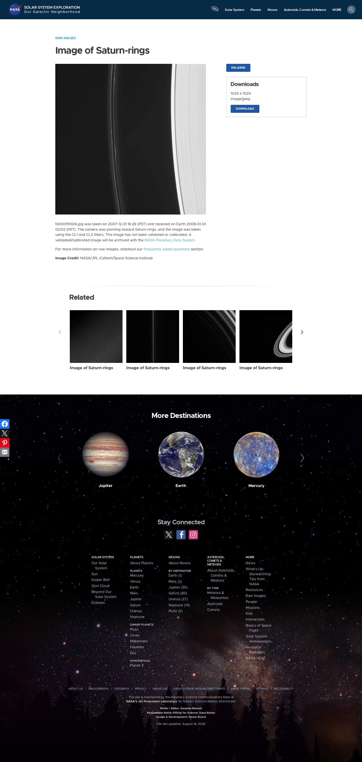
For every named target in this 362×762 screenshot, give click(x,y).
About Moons (180, 563)
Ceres (135, 635)
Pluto (134, 629)
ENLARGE (238, 67)
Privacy (141, 688)
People (251, 602)
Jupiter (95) (178, 587)
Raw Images (65, 38)
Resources (254, 590)
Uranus (136, 611)
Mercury (256, 486)
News (250, 563)
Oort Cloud (100, 586)
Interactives (255, 619)
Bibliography (99, 688)
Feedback (121, 688)
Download (245, 108)
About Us (75, 688)
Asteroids (215, 604)
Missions (253, 607)
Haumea (137, 647)
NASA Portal (241, 688)
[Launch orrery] (215, 10)
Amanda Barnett (191, 708)
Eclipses (98, 602)
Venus (135, 581)
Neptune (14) (179, 605)
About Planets (141, 563)
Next (302, 332)
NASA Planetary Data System (170, 240)
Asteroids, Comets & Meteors (215, 561)
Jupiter (105, 486)
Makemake (139, 641)
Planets (136, 557)
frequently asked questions (167, 249)
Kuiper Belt (101, 580)
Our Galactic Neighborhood (52, 12)
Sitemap (262, 688)
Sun (95, 574)
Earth (181, 486)
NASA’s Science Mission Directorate (209, 701)
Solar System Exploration (52, 6)
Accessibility (284, 688)
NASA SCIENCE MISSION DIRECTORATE (199, 688)
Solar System (103, 557)
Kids (249, 613)
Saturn (135, 605)
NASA (16, 9)
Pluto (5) (176, 611)
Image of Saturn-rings (91, 368)
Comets (213, 610)
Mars (134, 593)
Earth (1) (175, 575)
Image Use (160, 688)
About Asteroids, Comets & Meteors (221, 575)
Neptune (137, 617)
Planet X (137, 665)
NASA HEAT (256, 658)
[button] (337, 10)
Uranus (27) (178, 599)
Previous (60, 332)
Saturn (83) (178, 593)
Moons (174, 557)
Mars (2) (175, 581)
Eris (133, 653)
